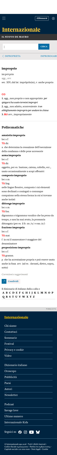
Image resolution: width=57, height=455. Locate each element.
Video (7, 356)
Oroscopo (10, 371)
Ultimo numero (13, 416)
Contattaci (10, 332)
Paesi (7, 383)
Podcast (9, 404)
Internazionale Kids (16, 422)
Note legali (36, 449)
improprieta (12, 56)
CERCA (44, 47)
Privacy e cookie (14, 350)
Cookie (45, 449)
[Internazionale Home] (17, 317)
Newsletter (11, 395)
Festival (9, 344)
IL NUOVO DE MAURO (15, 37)
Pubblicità (10, 377)
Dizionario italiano (15, 365)
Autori (8, 389)
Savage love (11, 410)
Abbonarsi (42, 18)
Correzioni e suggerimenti (15, 274)
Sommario (10, 338)
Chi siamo (10, 326)
